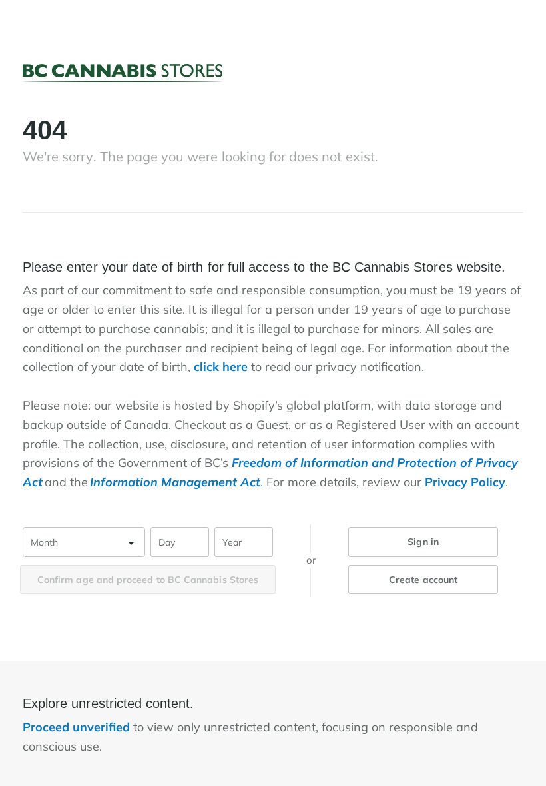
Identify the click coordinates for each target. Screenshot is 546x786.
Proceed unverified (78, 727)
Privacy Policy (465, 482)
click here (221, 366)
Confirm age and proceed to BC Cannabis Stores (147, 580)
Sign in (423, 542)
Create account (423, 580)
